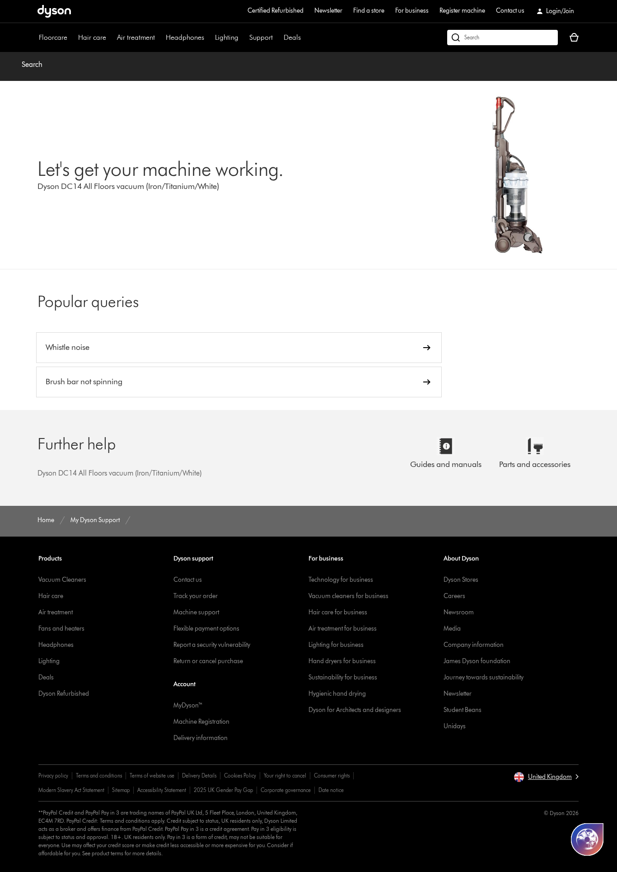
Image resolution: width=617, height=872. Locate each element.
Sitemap (121, 790)
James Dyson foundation (477, 661)
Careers (454, 596)
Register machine (462, 10)
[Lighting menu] (243, 37)
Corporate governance (286, 790)
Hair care (92, 37)
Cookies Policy (240, 775)
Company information (474, 645)
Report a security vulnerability (211, 645)
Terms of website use (152, 775)
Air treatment (136, 37)
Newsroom (459, 612)
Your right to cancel (285, 775)
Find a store (368, 10)
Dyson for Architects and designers (354, 710)
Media (452, 628)
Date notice (331, 790)
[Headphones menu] (208, 37)
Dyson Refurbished (63, 694)
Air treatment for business (342, 628)
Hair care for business (337, 612)
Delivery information (200, 738)
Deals (292, 37)
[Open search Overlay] (502, 37)
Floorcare (53, 37)
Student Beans (462, 710)
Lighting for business (336, 645)
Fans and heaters (61, 628)
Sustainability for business (342, 677)
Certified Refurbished (276, 10)
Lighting (226, 37)
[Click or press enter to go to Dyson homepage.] (54, 11)
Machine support (196, 612)
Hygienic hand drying (337, 694)
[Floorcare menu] (71, 37)
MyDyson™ (188, 705)
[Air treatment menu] (159, 37)
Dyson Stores (461, 580)
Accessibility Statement (161, 790)
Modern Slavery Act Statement (71, 790)
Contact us (510, 10)
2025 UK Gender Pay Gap (223, 790)
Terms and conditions (99, 775)
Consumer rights (332, 775)
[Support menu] (277, 37)
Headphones (185, 37)
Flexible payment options (206, 628)
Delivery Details (199, 775)
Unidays (455, 726)
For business (412, 10)
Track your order (195, 596)
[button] (546, 777)
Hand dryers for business (342, 661)
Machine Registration (201, 722)
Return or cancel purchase (208, 661)
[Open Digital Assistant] (587, 839)
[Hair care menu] (110, 37)
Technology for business (340, 580)
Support (261, 37)
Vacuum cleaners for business (348, 596)
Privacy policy (53, 775)
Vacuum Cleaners (62, 580)
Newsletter (328, 10)
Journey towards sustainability (484, 677)
